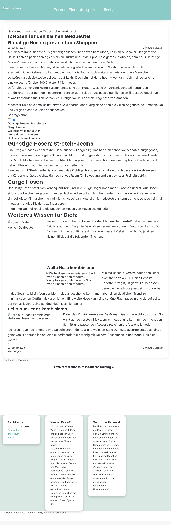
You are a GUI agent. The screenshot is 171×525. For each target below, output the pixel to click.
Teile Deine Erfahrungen (15, 360)
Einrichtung (79, 9)
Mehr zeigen (15, 351)
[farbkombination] (12, 8)
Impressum (13, 433)
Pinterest (82, 231)
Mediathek (22, 31)
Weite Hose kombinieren (24, 134)
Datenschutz (14, 430)
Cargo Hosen (16, 127)
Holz (95, 9)
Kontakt (12, 437)
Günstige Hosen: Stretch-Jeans (28, 123)
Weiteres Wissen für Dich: (24, 130)
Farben (60, 9)
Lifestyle (109, 9)
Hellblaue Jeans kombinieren (26, 138)
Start (11, 31)
